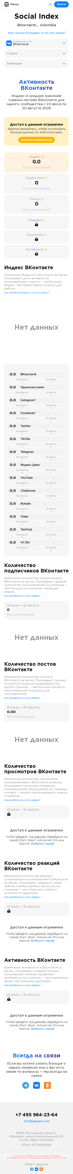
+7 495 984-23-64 (36, 1115)
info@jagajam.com (37, 1121)
